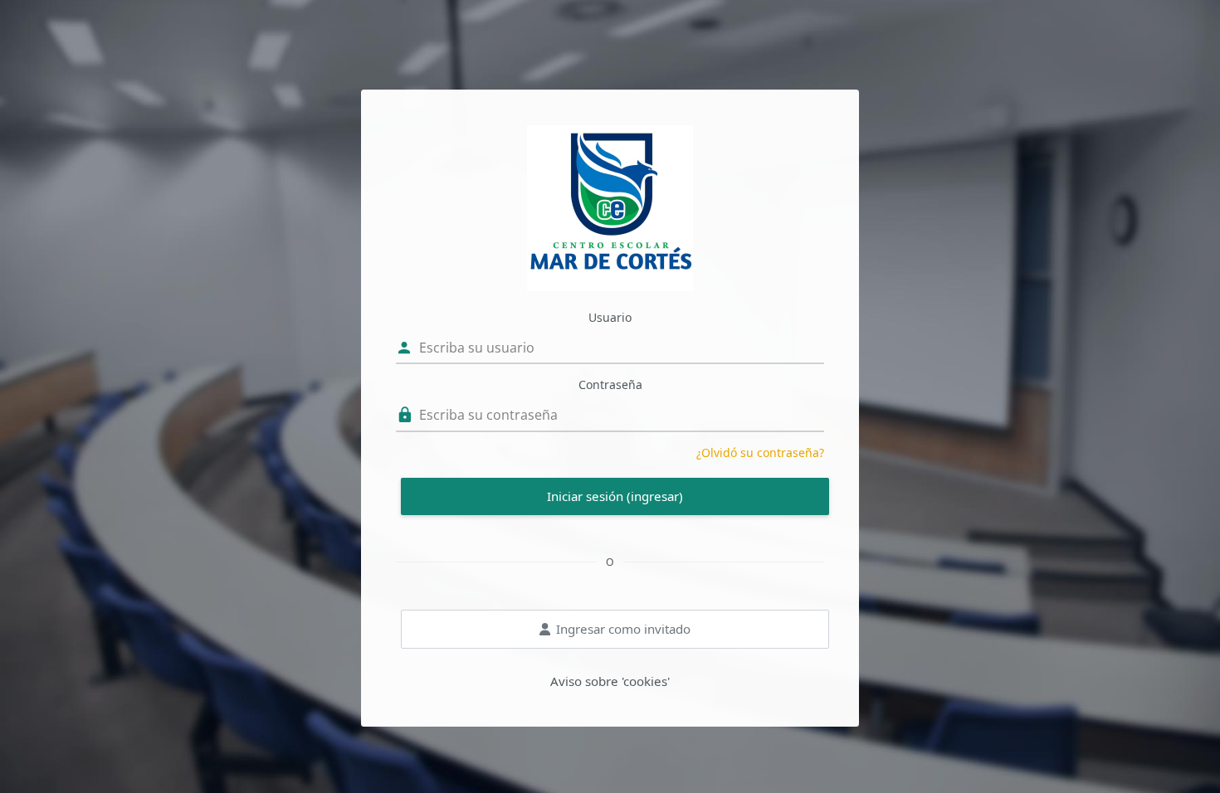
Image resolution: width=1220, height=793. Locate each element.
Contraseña (610, 384)
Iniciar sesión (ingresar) (615, 496)
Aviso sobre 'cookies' (610, 681)
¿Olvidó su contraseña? (760, 452)
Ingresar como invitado (623, 628)
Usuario (610, 317)
